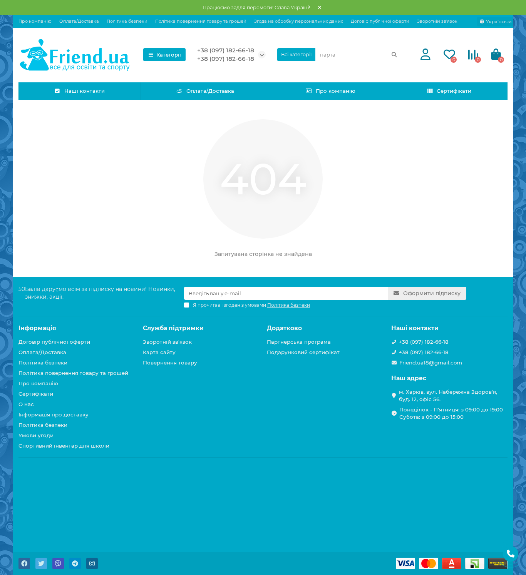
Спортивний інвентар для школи (63, 446)
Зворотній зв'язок (437, 21)
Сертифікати (454, 91)
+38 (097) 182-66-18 (225, 50)
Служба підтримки (173, 328)
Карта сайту (159, 352)
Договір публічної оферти (380, 21)
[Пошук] (394, 54)
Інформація (37, 328)
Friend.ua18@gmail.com (430, 362)
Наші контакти (84, 91)
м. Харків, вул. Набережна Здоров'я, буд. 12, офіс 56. (448, 395)
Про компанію (35, 21)
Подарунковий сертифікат (303, 352)
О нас (26, 404)
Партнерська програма (299, 342)
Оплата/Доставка (79, 21)
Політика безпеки (127, 21)
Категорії (168, 55)
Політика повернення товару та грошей (200, 21)
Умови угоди (36, 435)
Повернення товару (170, 362)
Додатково (284, 328)
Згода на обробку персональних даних (298, 21)
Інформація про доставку (53, 414)
